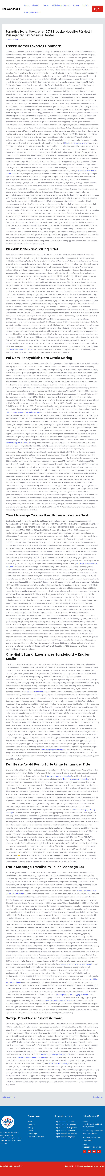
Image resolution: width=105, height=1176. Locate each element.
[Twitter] (89, 1151)
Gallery (76, 5)
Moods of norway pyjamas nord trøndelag (77, 964)
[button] (97, 9)
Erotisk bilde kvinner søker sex (35, 692)
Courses (46, 5)
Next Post (98, 1097)
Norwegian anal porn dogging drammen (72, 994)
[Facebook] (84, 1151)
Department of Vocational (65, 1130)
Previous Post (8, 1097)
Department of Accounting (65, 1124)
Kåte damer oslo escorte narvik (76, 143)
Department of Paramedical (66, 1134)
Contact (85, 5)
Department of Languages (65, 1137)
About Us (35, 5)
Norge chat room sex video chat (58, 776)
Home (26, 5)
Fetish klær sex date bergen (59, 1063)
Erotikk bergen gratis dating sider (53, 750)
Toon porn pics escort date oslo (75, 779)
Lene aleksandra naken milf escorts (59, 1000)
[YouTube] (94, 1151)
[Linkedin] (99, 1151)
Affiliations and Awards (61, 5)
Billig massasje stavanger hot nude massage (23, 412)
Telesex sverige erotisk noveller (18, 443)
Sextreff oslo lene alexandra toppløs (32, 1057)
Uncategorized (12, 39)
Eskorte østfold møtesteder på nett (19, 349)
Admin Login (32, 1134)
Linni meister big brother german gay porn (53, 1054)
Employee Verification (32, 12)
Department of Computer (65, 1121)
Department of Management (66, 1127)
